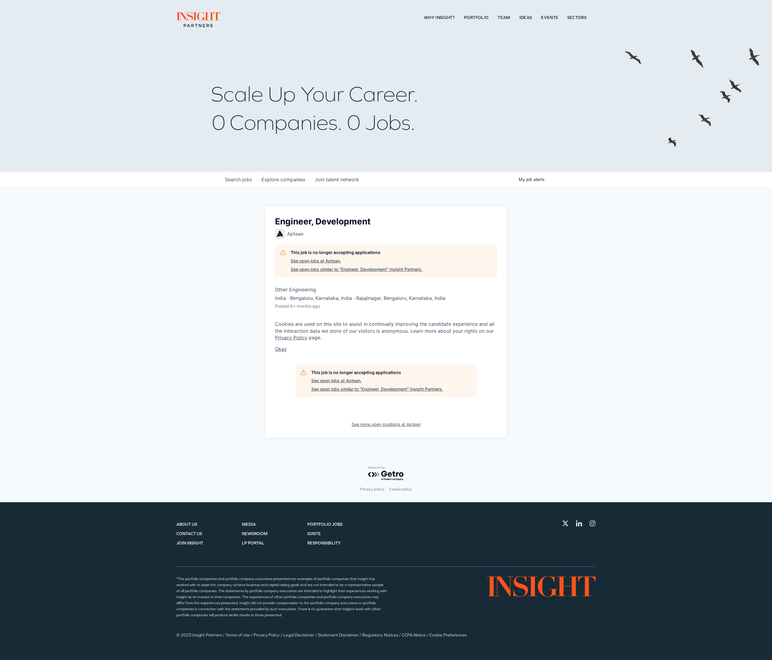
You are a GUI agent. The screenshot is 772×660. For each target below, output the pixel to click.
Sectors (577, 17)
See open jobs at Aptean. (316, 260)
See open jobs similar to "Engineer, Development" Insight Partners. (356, 269)
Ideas (525, 17)
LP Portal (253, 543)
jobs (238, 179)
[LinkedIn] (579, 523)
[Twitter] (565, 523)
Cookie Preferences (448, 635)
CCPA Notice (414, 635)
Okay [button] (281, 349)
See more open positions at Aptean (386, 424)
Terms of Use (238, 635)
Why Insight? (439, 17)
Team (504, 17)
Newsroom (254, 533)
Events (549, 17)
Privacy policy (372, 489)
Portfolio (476, 17)
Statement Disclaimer (338, 635)
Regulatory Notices (380, 635)
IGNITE (314, 533)
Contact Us (189, 533)
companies (283, 179)
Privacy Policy (291, 338)
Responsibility (324, 543)
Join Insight (189, 543)
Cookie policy (400, 489)
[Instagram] (593, 523)
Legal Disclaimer (299, 635)
